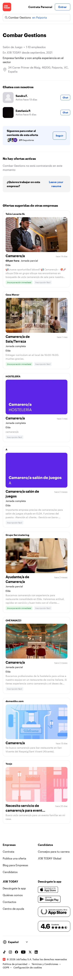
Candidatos (10, 872)
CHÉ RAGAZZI (13, 620)
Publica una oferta (14, 858)
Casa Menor (12, 294)
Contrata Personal (40, 6)
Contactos (9, 901)
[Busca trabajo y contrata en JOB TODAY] (7, 7)
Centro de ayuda (13, 908)
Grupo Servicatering (17, 534)
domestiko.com (15, 701)
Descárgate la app (14, 888)
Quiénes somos (13, 895)
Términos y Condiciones (45, 964)
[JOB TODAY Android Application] (49, 899)
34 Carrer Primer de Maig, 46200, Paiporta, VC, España (38, 69)
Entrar (62, 6)
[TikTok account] (4, 952)
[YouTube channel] (23, 952)
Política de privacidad (15, 964)
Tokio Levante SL (15, 213)
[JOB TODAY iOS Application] (48, 889)
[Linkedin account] (36, 952)
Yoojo (9, 763)
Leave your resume (56, 184)
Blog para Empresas (15, 865)
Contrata (8, 851)
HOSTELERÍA (13, 376)
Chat (65, 97)
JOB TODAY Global (49, 858)
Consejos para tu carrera (54, 851)
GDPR (6, 967)
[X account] (30, 952)
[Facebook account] (16, 952)
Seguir (59, 135)
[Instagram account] (10, 952)
